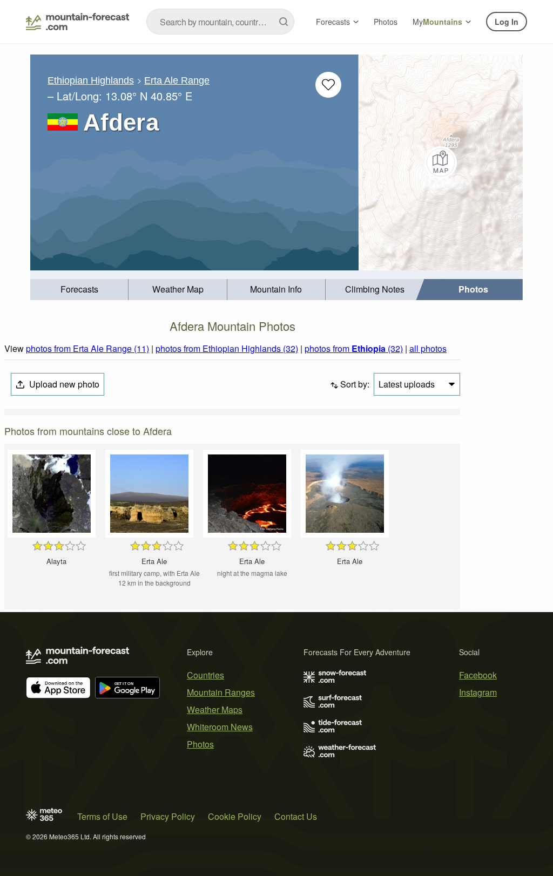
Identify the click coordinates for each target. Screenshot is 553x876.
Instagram (478, 692)
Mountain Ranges (221, 692)
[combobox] (220, 22)
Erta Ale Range (177, 80)
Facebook (478, 675)
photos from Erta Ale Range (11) (87, 348)
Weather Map (178, 289)
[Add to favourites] (328, 85)
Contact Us (295, 816)
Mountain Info (276, 289)
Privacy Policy (167, 816)
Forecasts (333, 21)
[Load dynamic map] (441, 162)
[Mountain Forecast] (77, 21)
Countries (205, 675)
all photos (428, 348)
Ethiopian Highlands (91, 80)
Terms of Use (102, 816)
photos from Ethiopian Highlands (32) (227, 348)
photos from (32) (354, 348)
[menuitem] (79, 289)
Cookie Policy (234, 816)
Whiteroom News (220, 727)
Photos (385, 21)
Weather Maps (214, 709)
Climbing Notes (374, 289)
